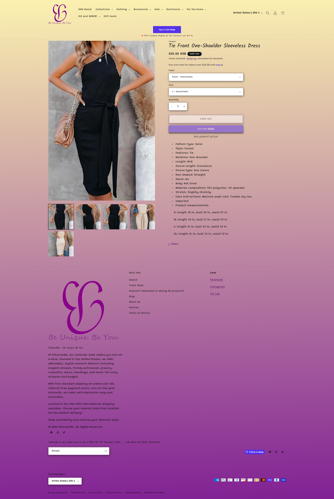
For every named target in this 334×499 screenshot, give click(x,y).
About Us (134, 302)
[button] (104, 9)
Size (171, 85)
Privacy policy (95, 493)
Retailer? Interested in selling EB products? (156, 291)
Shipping (191, 59)
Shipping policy (133, 493)
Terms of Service (139, 313)
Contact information (154, 493)
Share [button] (174, 244)
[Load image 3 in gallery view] (115, 216)
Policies (134, 307)
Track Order (136, 285)
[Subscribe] (105, 451)
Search (133, 280)
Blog (132, 296)
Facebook (216, 279)
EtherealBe (61, 493)
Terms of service (114, 493)
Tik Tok (215, 294)
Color (172, 71)
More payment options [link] (206, 136)
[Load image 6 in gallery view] (61, 244)
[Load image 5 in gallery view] (142, 216)
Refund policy (78, 493)
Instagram (217, 287)
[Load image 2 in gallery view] (88, 216)
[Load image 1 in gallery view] (61, 216)
